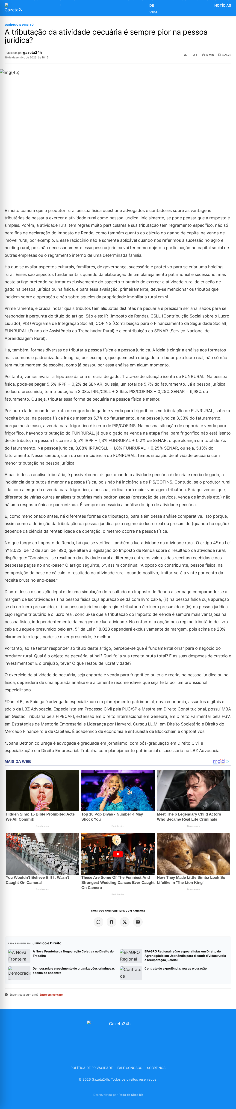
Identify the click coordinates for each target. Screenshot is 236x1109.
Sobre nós (156, 1068)
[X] (125, 922)
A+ (195, 55)
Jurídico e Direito (19, 25)
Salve (226, 55)
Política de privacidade (92, 1068)
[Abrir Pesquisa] (233, 8)
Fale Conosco (129, 1068)
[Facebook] (111, 922)
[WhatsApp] (98, 922)
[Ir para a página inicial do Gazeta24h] (13, 8)
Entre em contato (51, 994)
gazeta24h (32, 52)
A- (185, 55)
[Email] (138, 922)
